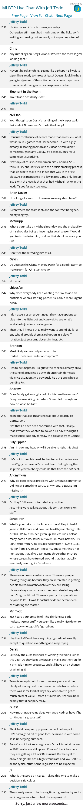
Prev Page (19, 15)
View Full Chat (41, 15)
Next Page (64, 15)
